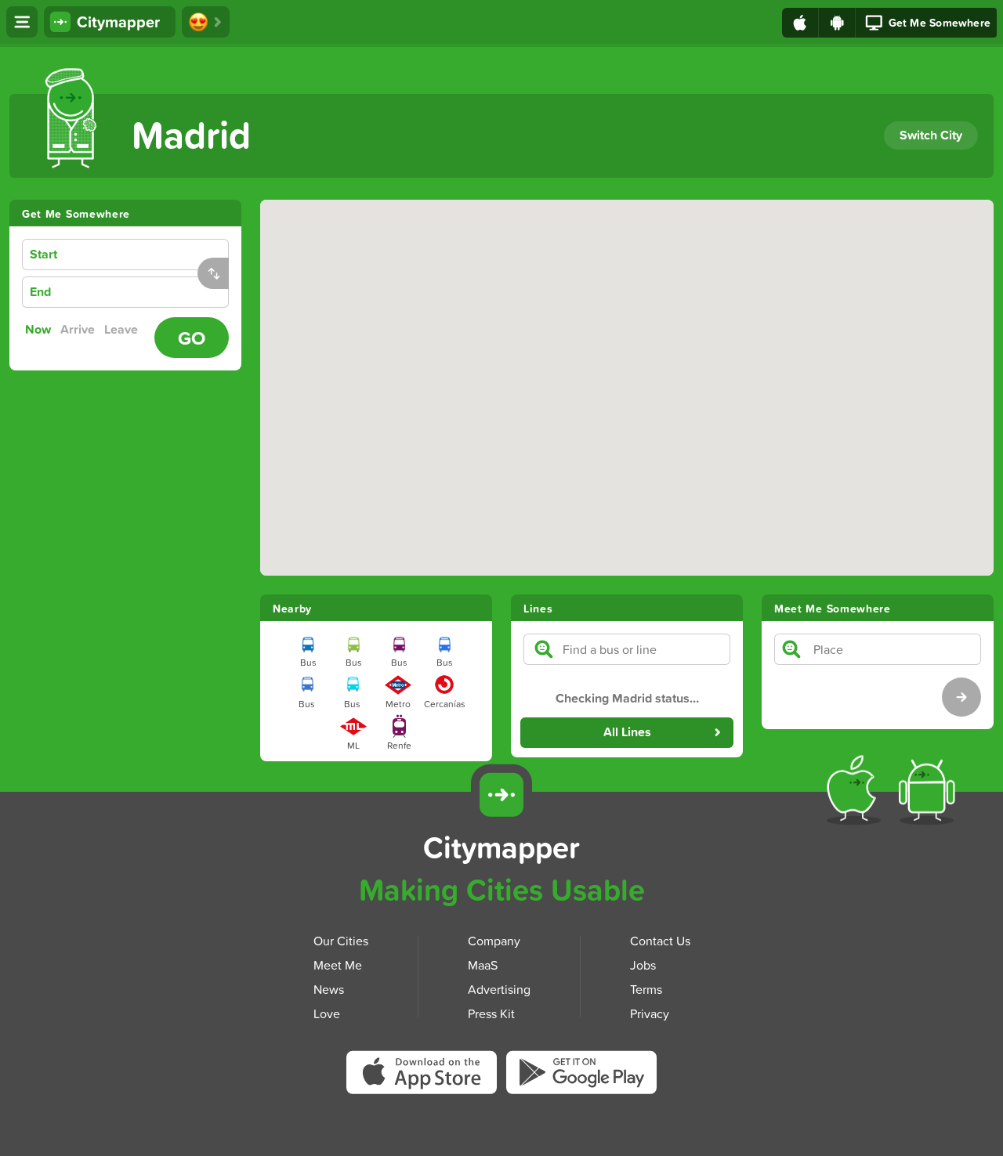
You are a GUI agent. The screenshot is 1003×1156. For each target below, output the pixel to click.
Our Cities (340, 940)
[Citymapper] (501, 794)
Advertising (499, 989)
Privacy (649, 1013)
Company (494, 940)
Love (326, 1013)
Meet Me (337, 965)
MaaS (483, 965)
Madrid (191, 134)
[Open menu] (22, 22)
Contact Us (660, 940)
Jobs (643, 965)
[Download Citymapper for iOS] (857, 793)
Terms (646, 989)
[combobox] (150, 255)
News (328, 989)
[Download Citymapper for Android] (929, 793)
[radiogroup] (85, 329)
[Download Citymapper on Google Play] (581, 1075)
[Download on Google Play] (837, 23)
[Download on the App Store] (800, 23)
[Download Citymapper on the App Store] (426, 1077)
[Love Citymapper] (206, 22)
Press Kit (491, 1013)
